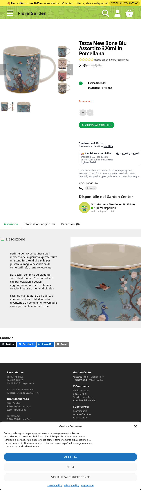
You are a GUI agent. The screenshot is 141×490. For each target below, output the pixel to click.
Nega (71, 467)
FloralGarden (32, 13)
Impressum (87, 485)
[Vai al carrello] (129, 15)
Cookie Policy (55, 485)
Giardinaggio (80, 411)
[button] (135, 426)
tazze (91, 188)
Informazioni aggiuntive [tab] (39, 224)
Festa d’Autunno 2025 (25, 3)
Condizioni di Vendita (84, 400)
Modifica (108, 146)
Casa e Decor (80, 417)
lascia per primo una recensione (111, 59)
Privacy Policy (71, 485)
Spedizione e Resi (82, 397)
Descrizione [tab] (10, 224)
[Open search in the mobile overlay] (105, 13)
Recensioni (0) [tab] (70, 224)
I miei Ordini (79, 393)
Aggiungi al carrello (97, 125)
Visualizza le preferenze (70, 477)
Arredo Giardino (82, 414)
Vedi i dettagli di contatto (103, 211)
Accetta (70, 457)
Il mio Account (81, 390)
